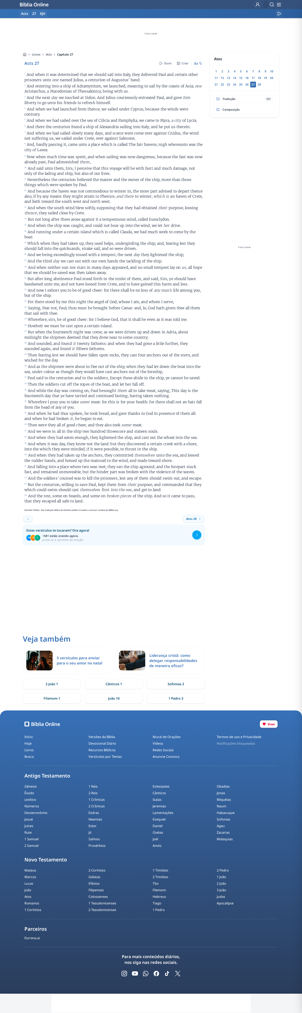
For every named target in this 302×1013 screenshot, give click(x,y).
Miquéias (224, 799)
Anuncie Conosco (166, 756)
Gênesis (30, 786)
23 (228, 84)
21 (216, 84)
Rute (28, 832)
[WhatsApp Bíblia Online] (145, 973)
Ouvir (168, 63)
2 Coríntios (97, 870)
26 (247, 84)
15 (240, 78)
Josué (28, 819)
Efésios (94, 883)
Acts (49, 54)
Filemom (159, 890)
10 (271, 71)
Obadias (223, 786)
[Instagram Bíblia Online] (124, 973)
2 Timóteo (160, 877)
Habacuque (226, 812)
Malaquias (225, 839)
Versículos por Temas (105, 756)
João (27, 890)
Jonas (221, 793)
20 (271, 78)
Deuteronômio (35, 812)
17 (253, 78)
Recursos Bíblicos (102, 750)
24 (234, 84)
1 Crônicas (97, 799)
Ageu (221, 826)
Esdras (94, 812)
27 (34, 13)
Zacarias (223, 832)
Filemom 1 (52, 698)
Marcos (30, 877)
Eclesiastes (161, 786)
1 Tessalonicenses (102, 903)
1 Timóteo (160, 870)
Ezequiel (159, 819)
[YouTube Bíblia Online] (135, 973)
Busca (29, 756)
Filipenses (96, 890)
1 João (221, 877)
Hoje (28, 743)
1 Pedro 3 (175, 698)
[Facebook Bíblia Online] (156, 973)
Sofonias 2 (176, 684)
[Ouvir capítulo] (278, 13)
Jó (90, 832)
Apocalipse (225, 903)
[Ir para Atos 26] (28, 519)
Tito (156, 883)
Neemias (95, 819)
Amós (157, 845)
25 (240, 84)
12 (222, 78)
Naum (221, 806)
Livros (36, 54)
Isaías (157, 799)
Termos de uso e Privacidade (239, 737)
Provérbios (97, 845)
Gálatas (94, 877)
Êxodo (29, 793)
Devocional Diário (102, 743)
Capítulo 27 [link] (65, 54)
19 (265, 78)
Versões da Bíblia (102, 737)
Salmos (94, 839)
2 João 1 (52, 684)
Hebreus (159, 896)
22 (222, 84)
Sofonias (223, 819)
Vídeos (158, 743)
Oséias (158, 832)
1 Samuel (31, 839)
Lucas (28, 883)
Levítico (30, 799)
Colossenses (98, 896)
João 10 (114, 698)
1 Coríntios (32, 910)
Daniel (158, 826)
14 (234, 78)
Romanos (31, 903)
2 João (221, 883)
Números (31, 806)
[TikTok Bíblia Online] (167, 973)
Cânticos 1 (114, 684)
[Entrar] (257, 4)
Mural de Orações (167, 737)
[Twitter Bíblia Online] (177, 973)
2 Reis (93, 793)
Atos (27, 896)
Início (28, 737)
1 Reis (93, 786)
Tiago (157, 903)
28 (259, 84)
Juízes (28, 826)
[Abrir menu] (278, 4)
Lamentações (163, 812)
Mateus (30, 870)
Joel (155, 839)
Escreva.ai (32, 938)
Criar (185, 63)
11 (216, 78)
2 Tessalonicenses (102, 910)
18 (259, 78)
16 (247, 78)
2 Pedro (223, 870)
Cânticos (159, 793)
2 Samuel (31, 845)
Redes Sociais (163, 750)
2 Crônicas (97, 806)
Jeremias (159, 806)
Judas (221, 896)
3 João (221, 890)
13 (228, 78)
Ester (93, 826)
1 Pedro (159, 910)
